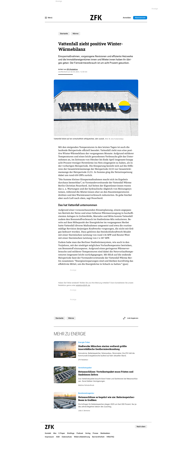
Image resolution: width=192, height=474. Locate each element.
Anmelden (127, 18)
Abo (140, 18)
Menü (50, 18)
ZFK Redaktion (72, 69)
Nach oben (141, 426)
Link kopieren (132, 318)
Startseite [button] (96, 17)
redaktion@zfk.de (83, 285)
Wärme (76, 33)
